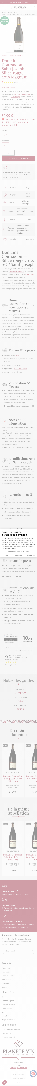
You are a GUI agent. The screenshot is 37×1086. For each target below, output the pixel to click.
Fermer (6, 555)
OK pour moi (31, 555)
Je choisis (18, 555)
